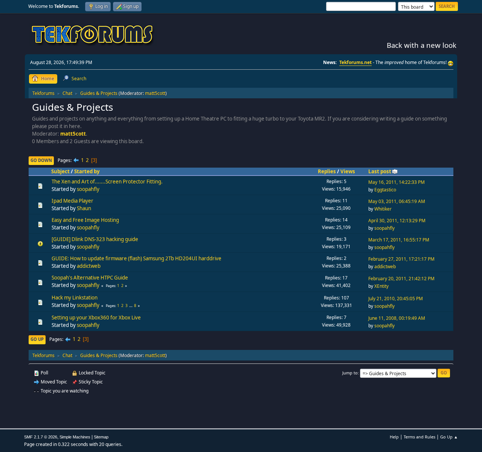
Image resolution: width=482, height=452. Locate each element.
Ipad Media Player (72, 200)
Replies (327, 171)
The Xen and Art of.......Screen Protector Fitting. (107, 181)
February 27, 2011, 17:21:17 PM (401, 259)
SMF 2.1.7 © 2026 (40, 437)
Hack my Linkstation (75, 297)
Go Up (37, 339)
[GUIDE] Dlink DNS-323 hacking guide (95, 239)
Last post (379, 171)
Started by (87, 171)
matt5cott (155, 93)
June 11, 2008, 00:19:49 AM (396, 318)
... (131, 305)
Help (394, 437)
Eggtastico (385, 189)
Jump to (350, 373)
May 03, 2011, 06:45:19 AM (396, 201)
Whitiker (383, 209)
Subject (60, 171)
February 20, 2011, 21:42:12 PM (401, 278)
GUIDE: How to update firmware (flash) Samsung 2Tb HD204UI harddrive (136, 258)
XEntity (381, 286)
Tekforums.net (355, 62)
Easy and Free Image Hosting (85, 220)
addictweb (89, 266)
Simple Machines (74, 437)
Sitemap (101, 437)
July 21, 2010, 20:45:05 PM (395, 298)
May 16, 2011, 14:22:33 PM (396, 182)
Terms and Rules (419, 437)
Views (347, 171)
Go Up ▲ (449, 437)
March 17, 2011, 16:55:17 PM (398, 240)
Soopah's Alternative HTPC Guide (90, 277)
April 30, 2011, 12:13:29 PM (397, 220)
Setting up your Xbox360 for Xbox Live (96, 317)
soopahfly (88, 189)
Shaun (84, 208)
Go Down (41, 160)
